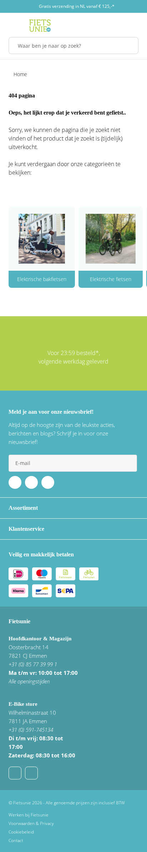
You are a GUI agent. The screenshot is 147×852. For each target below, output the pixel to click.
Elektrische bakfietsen (41, 279)
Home (20, 74)
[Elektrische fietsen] (110, 239)
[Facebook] (15, 482)
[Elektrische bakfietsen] (42, 239)
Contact (16, 840)
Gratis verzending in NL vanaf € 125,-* (77, 6)
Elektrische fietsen (110, 279)
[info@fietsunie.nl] (15, 773)
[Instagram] (47, 482)
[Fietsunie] (40, 25)
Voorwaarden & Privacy (31, 823)
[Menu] (10, 25)
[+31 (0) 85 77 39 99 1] (31, 773)
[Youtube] (31, 482)
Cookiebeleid (21, 832)
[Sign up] (128, 463)
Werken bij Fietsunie (29, 815)
